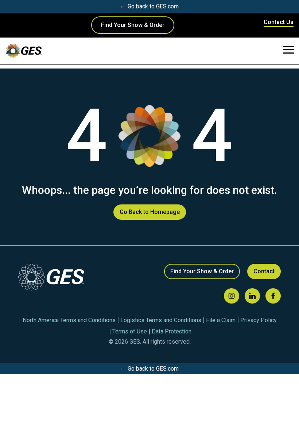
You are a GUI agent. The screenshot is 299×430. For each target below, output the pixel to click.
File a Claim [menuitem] (221, 320)
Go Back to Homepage (150, 211)
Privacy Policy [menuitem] (258, 320)
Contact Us (279, 22)
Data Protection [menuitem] (171, 331)
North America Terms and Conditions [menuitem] (69, 320)
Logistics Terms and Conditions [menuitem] (160, 320)
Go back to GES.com (153, 6)
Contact (264, 271)
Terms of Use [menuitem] (129, 331)
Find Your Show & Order (132, 25)
